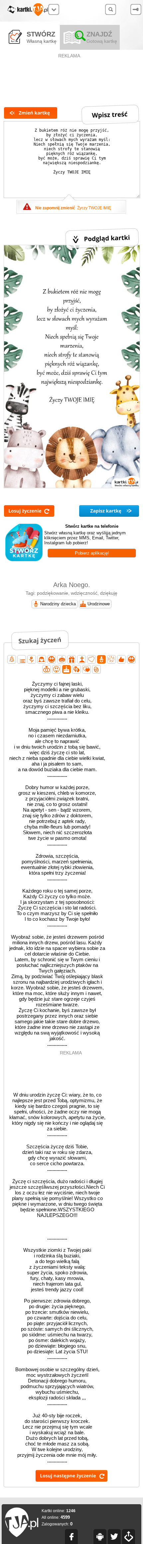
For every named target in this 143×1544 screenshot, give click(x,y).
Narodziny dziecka (58, 603)
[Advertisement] (70, 75)
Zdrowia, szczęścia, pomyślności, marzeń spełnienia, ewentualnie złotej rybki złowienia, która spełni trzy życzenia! (57, 867)
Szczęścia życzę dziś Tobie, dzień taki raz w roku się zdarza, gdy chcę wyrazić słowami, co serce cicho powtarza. (57, 1158)
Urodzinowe (98, 603)
